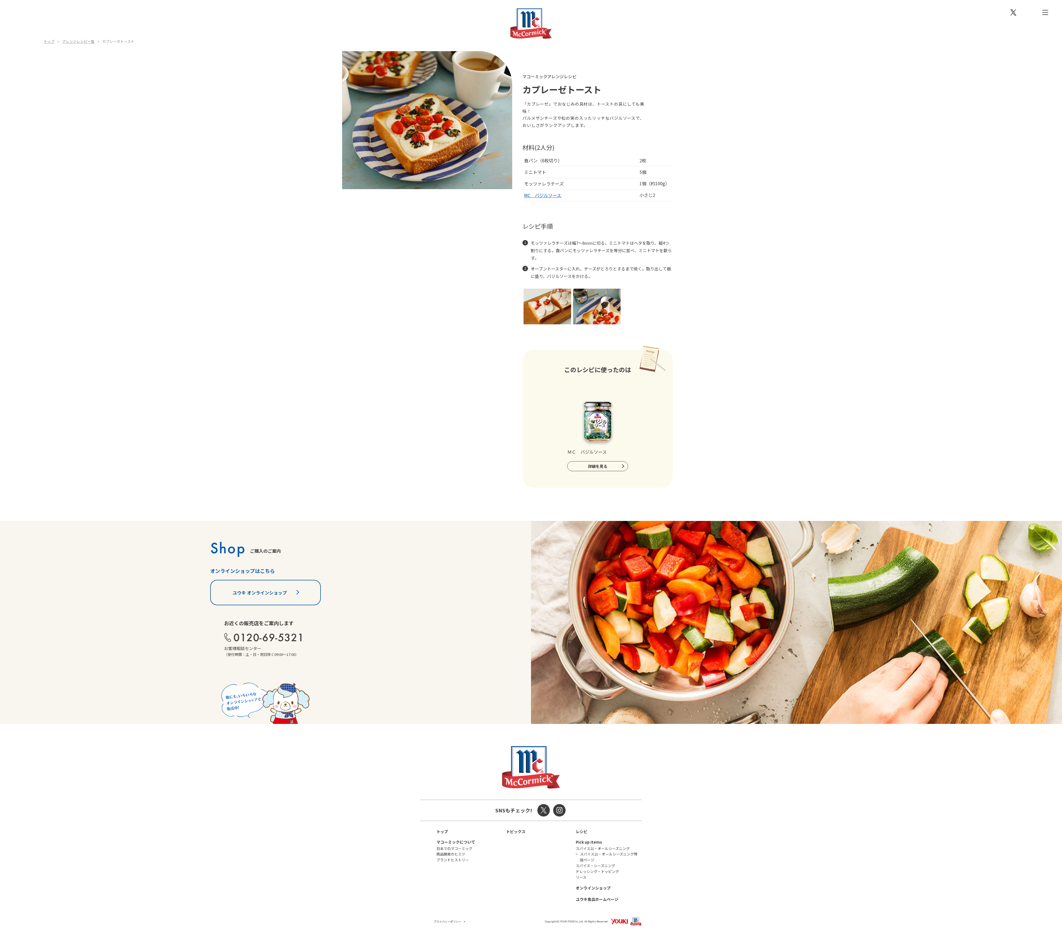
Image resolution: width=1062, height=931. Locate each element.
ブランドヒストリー (452, 859)
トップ (49, 41)
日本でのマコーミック (454, 848)
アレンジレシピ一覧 (78, 41)
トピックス (515, 831)
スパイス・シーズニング (595, 865)
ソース (581, 877)
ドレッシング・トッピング (597, 871)
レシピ (581, 831)
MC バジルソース (542, 195)
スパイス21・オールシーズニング (603, 848)
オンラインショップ (593, 888)
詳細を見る (597, 466)
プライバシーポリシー (447, 921)
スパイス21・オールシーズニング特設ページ (608, 856)
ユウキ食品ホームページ (597, 899)
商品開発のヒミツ (450, 854)
